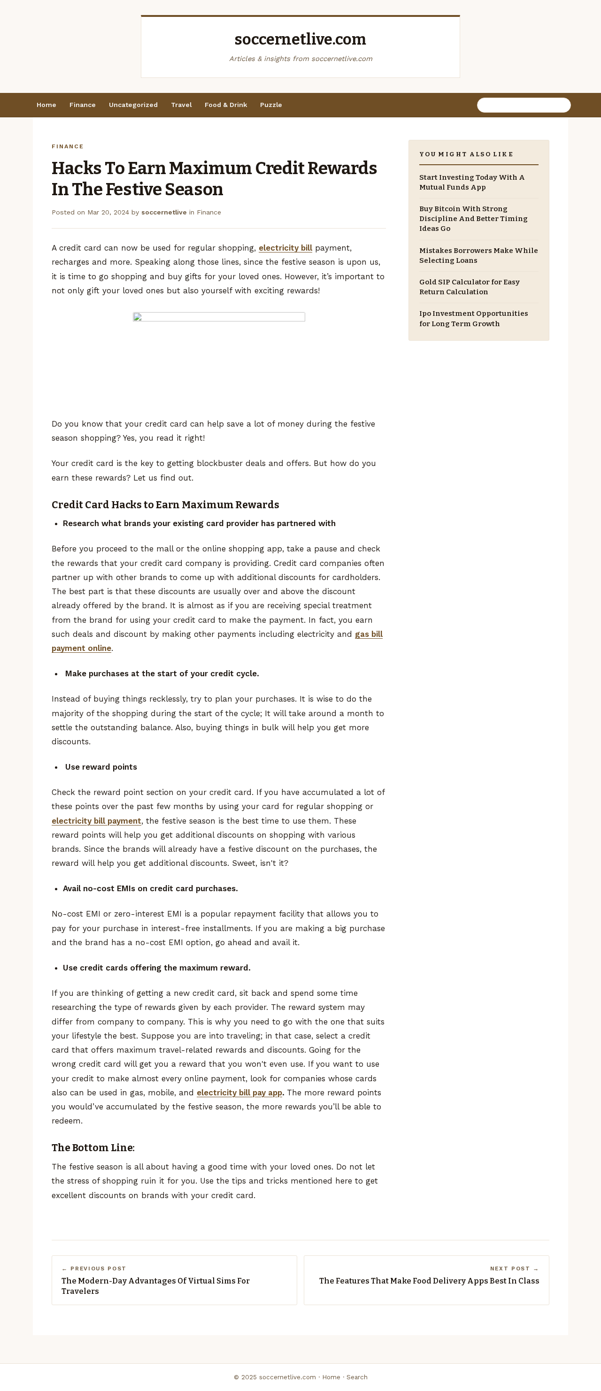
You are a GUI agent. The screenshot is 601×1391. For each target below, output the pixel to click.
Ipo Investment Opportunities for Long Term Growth (473, 319)
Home (46, 104)
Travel (181, 104)
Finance (82, 104)
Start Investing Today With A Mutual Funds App (472, 182)
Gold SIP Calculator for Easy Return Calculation (469, 287)
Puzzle (271, 104)
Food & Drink (226, 104)
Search (357, 1377)
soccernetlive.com (300, 39)
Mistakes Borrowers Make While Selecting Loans (478, 255)
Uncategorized (133, 104)
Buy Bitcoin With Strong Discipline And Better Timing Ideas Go (473, 219)
